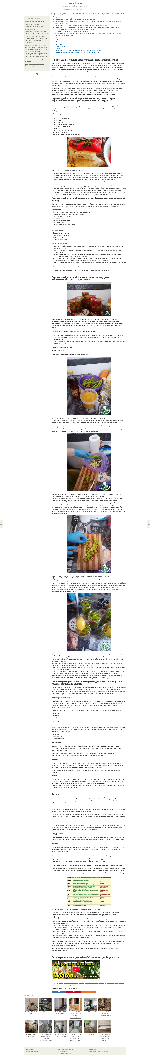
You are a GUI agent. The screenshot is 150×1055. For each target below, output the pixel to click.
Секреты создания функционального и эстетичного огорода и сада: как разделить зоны (36, 31)
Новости (74, 9)
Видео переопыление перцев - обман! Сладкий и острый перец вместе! (78, 52)
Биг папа (59, 44)
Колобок (58, 48)
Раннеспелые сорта (59, 985)
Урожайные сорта (110, 983)
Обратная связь (92, 1049)
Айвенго (59, 40)
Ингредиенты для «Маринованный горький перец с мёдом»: (75, 29)
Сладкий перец (60, 983)
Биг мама (59, 42)
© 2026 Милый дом (30, 1049)
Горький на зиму (74, 983)
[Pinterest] (73, 992)
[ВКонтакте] (59, 992)
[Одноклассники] (88, 992)
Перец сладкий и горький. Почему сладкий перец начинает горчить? (76, 19)
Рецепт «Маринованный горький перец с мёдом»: (72, 31)
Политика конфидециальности (63, 1051)
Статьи (81, 9)
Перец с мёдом (102, 983)
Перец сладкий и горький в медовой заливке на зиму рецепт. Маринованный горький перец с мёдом (87, 27)
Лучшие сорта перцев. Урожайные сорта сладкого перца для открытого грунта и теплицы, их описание (88, 34)
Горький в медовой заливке (85, 983)
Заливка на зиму (95, 983)
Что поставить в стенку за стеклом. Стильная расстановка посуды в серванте (36, 59)
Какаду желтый (61, 46)
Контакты (59, 1049)
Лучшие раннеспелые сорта (65, 36)
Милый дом (75, 3)
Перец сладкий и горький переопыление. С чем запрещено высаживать (78, 50)
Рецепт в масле (67, 983)
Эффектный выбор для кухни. (34, 21)
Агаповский (60, 38)
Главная (66, 9)
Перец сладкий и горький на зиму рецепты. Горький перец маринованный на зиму (81, 25)
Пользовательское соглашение (68, 1049)
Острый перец (67, 985)
